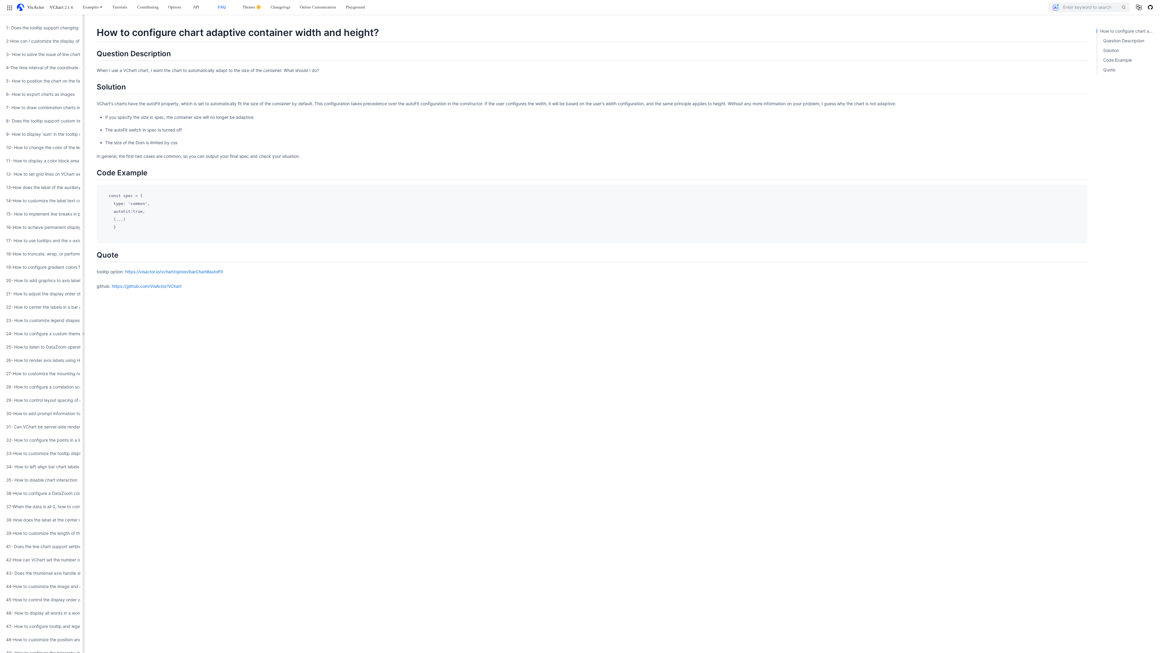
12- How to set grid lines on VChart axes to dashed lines (41, 174)
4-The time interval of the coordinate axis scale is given (41, 67)
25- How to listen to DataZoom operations (41, 346)
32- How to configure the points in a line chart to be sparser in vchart (41, 440)
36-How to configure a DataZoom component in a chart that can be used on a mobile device (41, 493)
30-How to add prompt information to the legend (41, 413)
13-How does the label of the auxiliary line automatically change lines (41, 187)
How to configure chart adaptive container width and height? (1128, 31)
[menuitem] (41, 28)
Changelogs (280, 7)
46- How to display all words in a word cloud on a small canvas (41, 613)
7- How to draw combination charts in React (41, 107)
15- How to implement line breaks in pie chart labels (41, 213)
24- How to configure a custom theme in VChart (41, 333)
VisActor (35, 7)
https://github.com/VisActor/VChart (147, 286)
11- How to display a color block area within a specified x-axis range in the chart (41, 160)
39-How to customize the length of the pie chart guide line (41, 533)
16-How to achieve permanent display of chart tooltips (41, 227)
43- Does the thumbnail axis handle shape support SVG (41, 573)
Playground (355, 7)
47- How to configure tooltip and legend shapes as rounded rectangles (41, 626)
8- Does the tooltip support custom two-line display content (41, 120)
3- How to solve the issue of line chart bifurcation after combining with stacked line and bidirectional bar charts (41, 54)
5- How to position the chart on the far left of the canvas (41, 80)
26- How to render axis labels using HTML (41, 360)
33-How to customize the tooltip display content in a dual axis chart (41, 453)
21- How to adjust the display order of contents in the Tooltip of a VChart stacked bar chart (41, 293)
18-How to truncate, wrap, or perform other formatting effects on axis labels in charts (41, 253)
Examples (91, 7)
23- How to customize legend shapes (41, 320)
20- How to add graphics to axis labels (41, 280)
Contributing (148, 7)
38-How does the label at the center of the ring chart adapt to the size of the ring (41, 519)
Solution (1111, 50)
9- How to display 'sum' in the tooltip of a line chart (41, 134)
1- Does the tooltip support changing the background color (41, 27)
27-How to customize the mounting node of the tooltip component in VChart (41, 373)
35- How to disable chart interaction (41, 479)
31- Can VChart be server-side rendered (41, 426)
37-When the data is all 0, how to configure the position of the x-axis (41, 506)
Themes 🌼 (252, 7)
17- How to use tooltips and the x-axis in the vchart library (41, 240)
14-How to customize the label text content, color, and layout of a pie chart (41, 200)
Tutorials (119, 7)
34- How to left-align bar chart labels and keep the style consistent (41, 466)
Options (174, 7)
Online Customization (318, 7)
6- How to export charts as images (40, 94)
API (196, 7)
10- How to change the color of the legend (41, 147)
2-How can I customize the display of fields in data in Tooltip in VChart (41, 41)
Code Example (1117, 60)
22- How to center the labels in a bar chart (41, 307)
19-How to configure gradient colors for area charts (41, 267)
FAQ (222, 7)
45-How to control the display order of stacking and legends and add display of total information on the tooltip (41, 599)
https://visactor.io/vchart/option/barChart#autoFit (174, 271)
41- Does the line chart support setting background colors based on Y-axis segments (41, 546)
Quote (1109, 69)
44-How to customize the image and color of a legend (41, 586)
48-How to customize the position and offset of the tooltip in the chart (41, 639)
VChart (61, 7)
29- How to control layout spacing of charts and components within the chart (41, 400)
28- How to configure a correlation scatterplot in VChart (41, 386)
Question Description (1123, 40)
